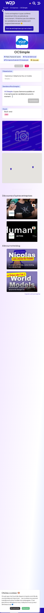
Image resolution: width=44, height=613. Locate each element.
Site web (35, 60)
